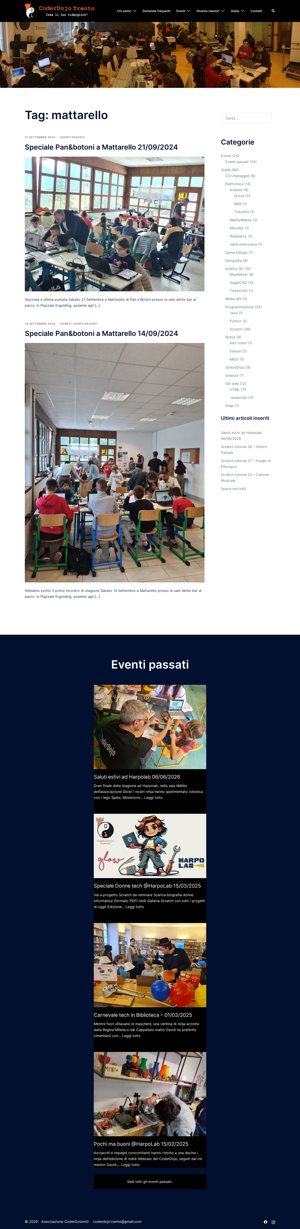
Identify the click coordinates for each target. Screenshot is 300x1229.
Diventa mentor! (208, 11)
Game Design (236, 252)
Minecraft (233, 299)
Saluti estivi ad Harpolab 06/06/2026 (137, 777)
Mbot (234, 359)
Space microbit (233, 488)
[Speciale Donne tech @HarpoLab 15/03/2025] (150, 846)
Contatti (256, 11)
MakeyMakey (241, 220)
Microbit (237, 228)
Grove (239, 196)
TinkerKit (241, 212)
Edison (235, 351)
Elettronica (234, 184)
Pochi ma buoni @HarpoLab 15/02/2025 (141, 1144)
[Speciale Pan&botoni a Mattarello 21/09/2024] (114, 223)
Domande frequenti (156, 11)
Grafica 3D (234, 268)
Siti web (232, 383)
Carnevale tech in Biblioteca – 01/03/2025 (143, 1015)
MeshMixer (239, 274)
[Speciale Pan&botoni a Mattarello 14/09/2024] (114, 462)
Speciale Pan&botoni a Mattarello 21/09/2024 (101, 147)
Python (235, 321)
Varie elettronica (243, 244)
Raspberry (238, 236)
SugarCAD (238, 282)
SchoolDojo (235, 367)
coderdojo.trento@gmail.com (117, 1221)
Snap (229, 405)
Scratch (236, 329)
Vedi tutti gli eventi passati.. (150, 1181)
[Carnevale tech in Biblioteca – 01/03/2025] (150, 965)
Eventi (180, 11)
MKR (238, 204)
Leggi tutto (153, 797)
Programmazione (239, 307)
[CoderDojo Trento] (59, 10)
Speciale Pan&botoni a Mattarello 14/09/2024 (101, 333)
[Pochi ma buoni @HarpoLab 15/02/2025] (150, 1094)
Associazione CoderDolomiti (64, 1221)
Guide (235, 11)
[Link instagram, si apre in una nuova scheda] (273, 1221)
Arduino (236, 190)
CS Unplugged (237, 176)
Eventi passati (72, 137)
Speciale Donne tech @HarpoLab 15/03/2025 (147, 886)
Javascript (238, 397)
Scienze (231, 375)
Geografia (233, 260)
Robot (230, 337)
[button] (273, 11)
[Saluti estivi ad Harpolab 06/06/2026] (150, 727)
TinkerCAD (239, 290)
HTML (235, 389)
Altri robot (238, 343)
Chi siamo (124, 11)
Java (234, 313)
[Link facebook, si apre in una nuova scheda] (265, 1221)
